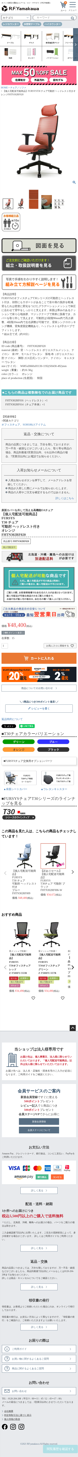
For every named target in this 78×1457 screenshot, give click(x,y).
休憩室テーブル (32, 24)
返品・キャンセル (20, 1278)
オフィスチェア (11, 424)
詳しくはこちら (64, 498)
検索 (71, 18)
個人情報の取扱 (12, 1419)
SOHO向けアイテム (34, 424)
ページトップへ (73, 1028)
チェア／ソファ (18, 87)
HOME (4, 87)
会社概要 (8, 1411)
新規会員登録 (39, 1121)
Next (72, 872)
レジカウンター (11, 24)
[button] (5, 967)
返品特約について (12, 719)
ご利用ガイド (25, 1074)
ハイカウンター (53, 24)
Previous (5, 873)
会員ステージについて (39, 1130)
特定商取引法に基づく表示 (17, 1415)
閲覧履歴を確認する (60, 1449)
